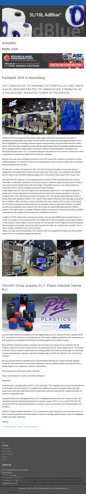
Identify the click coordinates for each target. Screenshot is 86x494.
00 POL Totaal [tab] (36, 34)
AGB (3, 459)
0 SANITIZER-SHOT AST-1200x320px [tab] (39, 34)
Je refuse (13, 492)
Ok (3, 492)
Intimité (4, 457)
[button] (3, 2)
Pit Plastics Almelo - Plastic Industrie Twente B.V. (20, 427)
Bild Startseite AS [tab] (44, 34)
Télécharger (6, 448)
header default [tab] (49, 34)
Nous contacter (7, 451)
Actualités (5, 445)
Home (4, 443)
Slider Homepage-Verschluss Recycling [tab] (46, 34)
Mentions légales (7, 454)
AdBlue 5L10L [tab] (41, 34)
